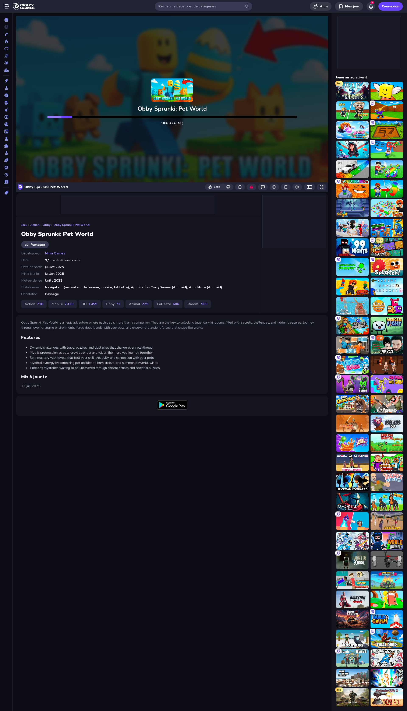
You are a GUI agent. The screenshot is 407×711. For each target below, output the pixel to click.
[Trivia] (6, 182)
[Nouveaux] (6, 34)
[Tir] (6, 174)
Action (35, 225)
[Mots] (6, 131)
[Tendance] (6, 41)
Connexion (390, 6)
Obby (46, 225)
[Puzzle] (6, 145)
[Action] (6, 81)
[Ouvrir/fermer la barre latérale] (7, 6)
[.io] (6, 124)
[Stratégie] (6, 167)
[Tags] (6, 192)
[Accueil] (6, 19)
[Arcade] (6, 88)
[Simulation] (6, 153)
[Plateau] (6, 138)
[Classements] (6, 70)
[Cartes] (6, 102)
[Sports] (6, 160)
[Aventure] (6, 95)
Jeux (24, 225)
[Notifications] (371, 6)
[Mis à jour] (6, 48)
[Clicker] (6, 109)
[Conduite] (6, 117)
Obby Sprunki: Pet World (71, 225)
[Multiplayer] (6, 63)
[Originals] (6, 55)
